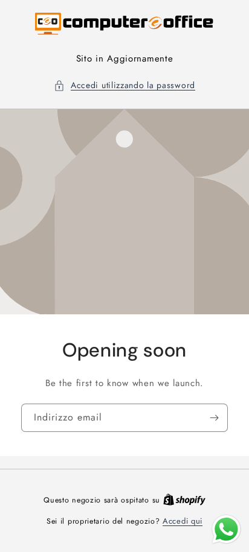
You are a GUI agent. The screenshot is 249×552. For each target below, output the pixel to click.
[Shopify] (184, 500)
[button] (124, 85)
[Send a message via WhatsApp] (226, 529)
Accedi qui (182, 521)
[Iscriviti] (214, 417)
